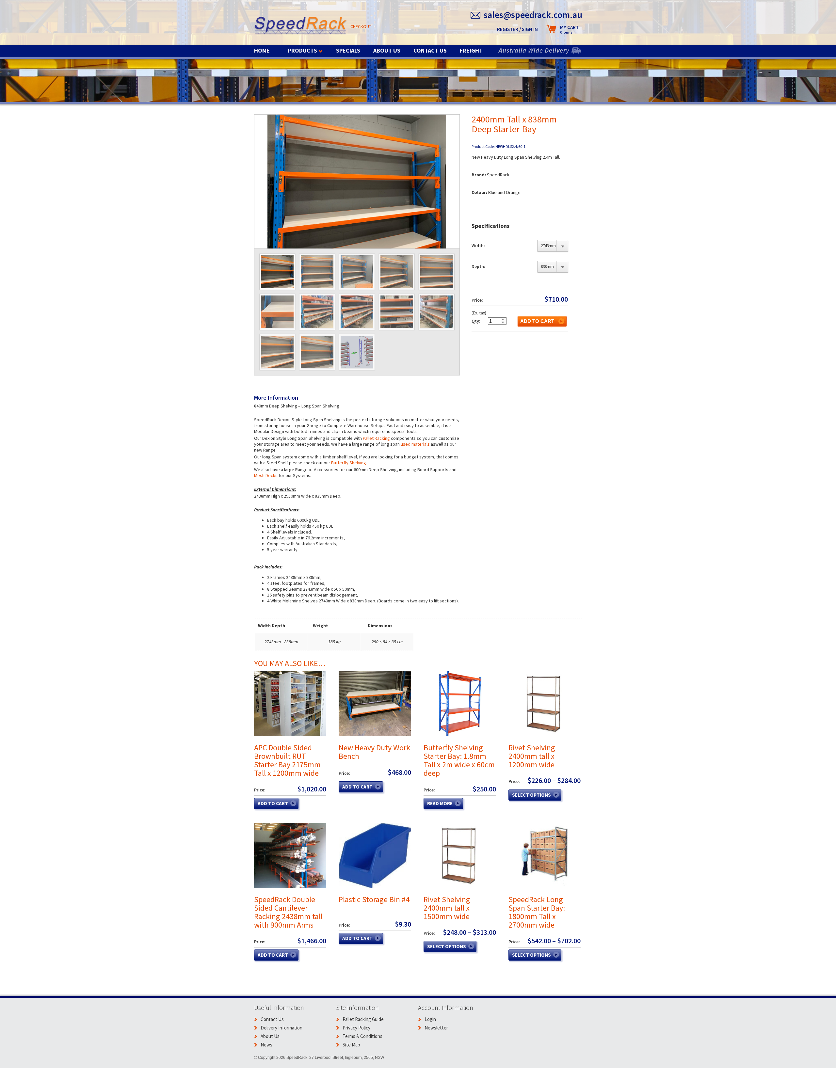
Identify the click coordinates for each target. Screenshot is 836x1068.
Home (262, 50)
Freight (471, 50)
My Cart (569, 29)
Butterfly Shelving (348, 463)
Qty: (476, 321)
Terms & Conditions (362, 1036)
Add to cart (537, 321)
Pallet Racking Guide (363, 1019)
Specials (348, 50)
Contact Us (430, 50)
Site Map (351, 1045)
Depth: (478, 266)
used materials (416, 444)
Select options (531, 795)
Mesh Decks (266, 475)
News (266, 1045)
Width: (478, 245)
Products (302, 50)
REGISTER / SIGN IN (517, 29)
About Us (386, 50)
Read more (440, 803)
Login (430, 1019)
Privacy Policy (356, 1028)
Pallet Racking (376, 438)
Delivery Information (281, 1028)
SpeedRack (300, 26)
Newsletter (436, 1028)
